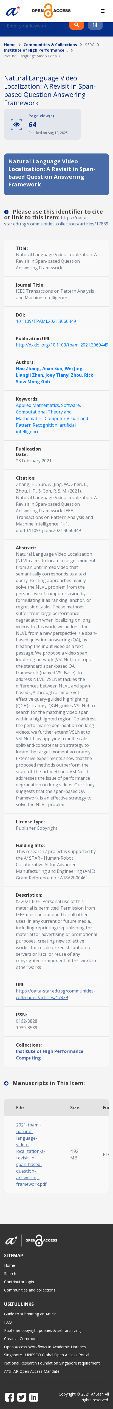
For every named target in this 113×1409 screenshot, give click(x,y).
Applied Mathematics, (38, 405)
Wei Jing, (74, 368)
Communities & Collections (50, 44)
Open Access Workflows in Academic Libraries (45, 1346)
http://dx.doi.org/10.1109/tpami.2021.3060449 (62, 345)
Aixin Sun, (53, 368)
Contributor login (19, 1281)
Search (10, 1273)
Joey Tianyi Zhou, (65, 375)
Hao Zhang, (29, 368)
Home (10, 44)
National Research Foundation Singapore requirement (52, 1363)
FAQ (8, 1322)
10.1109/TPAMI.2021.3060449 (46, 321)
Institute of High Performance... (36, 50)
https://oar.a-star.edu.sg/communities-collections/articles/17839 (56, 221)
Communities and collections (29, 1290)
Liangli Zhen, (31, 375)
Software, (71, 405)
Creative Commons (21, 1338)
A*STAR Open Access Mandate (32, 1371)
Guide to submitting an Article (30, 1313)
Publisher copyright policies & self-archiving (42, 1330)
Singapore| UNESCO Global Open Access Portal (46, 1354)
